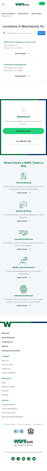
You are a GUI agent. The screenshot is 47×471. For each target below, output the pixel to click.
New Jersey (36, 13)
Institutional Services (11, 351)
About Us (5, 361)
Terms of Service (24, 424)
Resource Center (8, 387)
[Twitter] (18, 458)
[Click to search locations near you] (4, 33)
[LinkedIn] (13, 458)
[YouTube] (34, 458)
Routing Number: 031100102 (12, 417)
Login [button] (42, 3)
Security (5, 391)
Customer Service (8, 405)
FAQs (4, 383)
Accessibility (38, 424)
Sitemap (5, 395)
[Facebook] (23, 458)
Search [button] (41, 33)
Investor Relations (9, 373)
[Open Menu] (3, 4)
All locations (23, 13)
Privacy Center (9, 424)
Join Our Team (7, 365)
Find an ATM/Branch (10, 409)
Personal (5, 333)
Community (6, 369)
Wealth (5, 346)
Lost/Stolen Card (8, 413)
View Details (20, 53)
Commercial (7, 342)
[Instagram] (28, 458)
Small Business (8, 337)
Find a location (8, 13)
